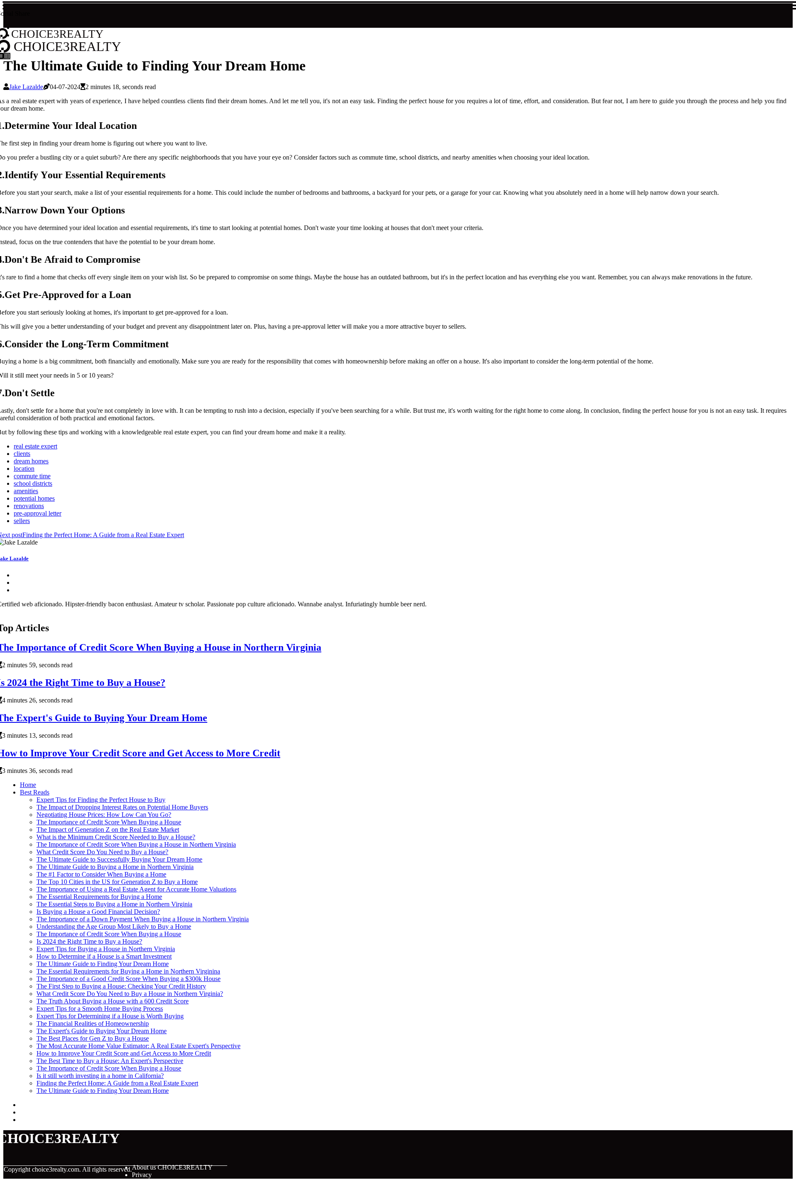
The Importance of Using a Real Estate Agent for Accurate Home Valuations (136, 889)
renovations (29, 505)
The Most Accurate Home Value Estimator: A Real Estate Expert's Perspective (138, 1045)
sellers (22, 520)
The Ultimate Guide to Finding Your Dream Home (102, 963)
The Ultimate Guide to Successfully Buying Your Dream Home (119, 859)
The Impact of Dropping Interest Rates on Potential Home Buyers (122, 807)
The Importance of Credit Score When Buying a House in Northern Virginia (136, 844)
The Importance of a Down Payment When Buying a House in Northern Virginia (142, 919)
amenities (26, 490)
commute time (32, 476)
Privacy (142, 1174)
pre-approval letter (37, 513)
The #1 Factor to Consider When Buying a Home (101, 874)
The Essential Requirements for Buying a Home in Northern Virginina (128, 971)
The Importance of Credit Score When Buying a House (108, 822)
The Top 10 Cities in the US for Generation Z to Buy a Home (117, 881)
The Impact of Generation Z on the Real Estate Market (107, 829)
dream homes (31, 461)
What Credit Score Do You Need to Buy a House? (102, 851)
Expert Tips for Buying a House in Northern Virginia (105, 948)
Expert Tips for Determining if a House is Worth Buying (110, 1016)
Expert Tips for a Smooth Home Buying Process (99, 1008)
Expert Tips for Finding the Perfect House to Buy (100, 799)
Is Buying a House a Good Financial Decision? (98, 911)
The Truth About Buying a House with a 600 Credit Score (112, 1001)
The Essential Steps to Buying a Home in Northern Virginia (114, 904)
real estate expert (35, 446)
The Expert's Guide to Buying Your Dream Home (101, 1030)
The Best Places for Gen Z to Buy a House (92, 1038)
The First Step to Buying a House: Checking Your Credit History (121, 986)
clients (22, 453)
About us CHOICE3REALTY (172, 1167)
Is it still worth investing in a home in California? (100, 1075)
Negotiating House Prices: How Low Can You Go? (103, 814)
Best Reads (34, 792)
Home (28, 784)
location (24, 468)
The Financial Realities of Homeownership (92, 1023)
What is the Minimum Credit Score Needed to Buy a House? (115, 836)
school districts (33, 483)
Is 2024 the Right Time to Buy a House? (89, 941)
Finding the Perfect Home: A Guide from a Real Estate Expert (117, 1083)
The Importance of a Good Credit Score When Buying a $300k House (128, 978)
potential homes (34, 498)
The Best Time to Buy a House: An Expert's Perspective (109, 1060)
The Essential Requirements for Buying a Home (99, 896)
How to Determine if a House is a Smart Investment (104, 956)
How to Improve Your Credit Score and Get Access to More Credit (123, 1053)
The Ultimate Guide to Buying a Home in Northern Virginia (115, 866)
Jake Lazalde (26, 86)
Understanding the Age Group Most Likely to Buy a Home (113, 926)
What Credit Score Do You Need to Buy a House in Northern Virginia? (129, 993)
